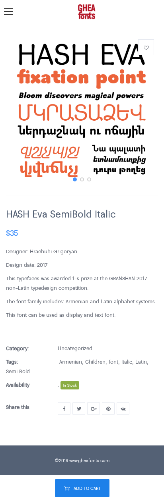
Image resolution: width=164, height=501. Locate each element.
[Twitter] (78, 408)
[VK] (123, 408)
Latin (141, 361)
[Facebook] (64, 408)
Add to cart (87, 488)
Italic (126, 361)
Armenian (70, 361)
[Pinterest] (108, 408)
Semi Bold (18, 371)
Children (95, 361)
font (113, 361)
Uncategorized (75, 348)
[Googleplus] (93, 408)
